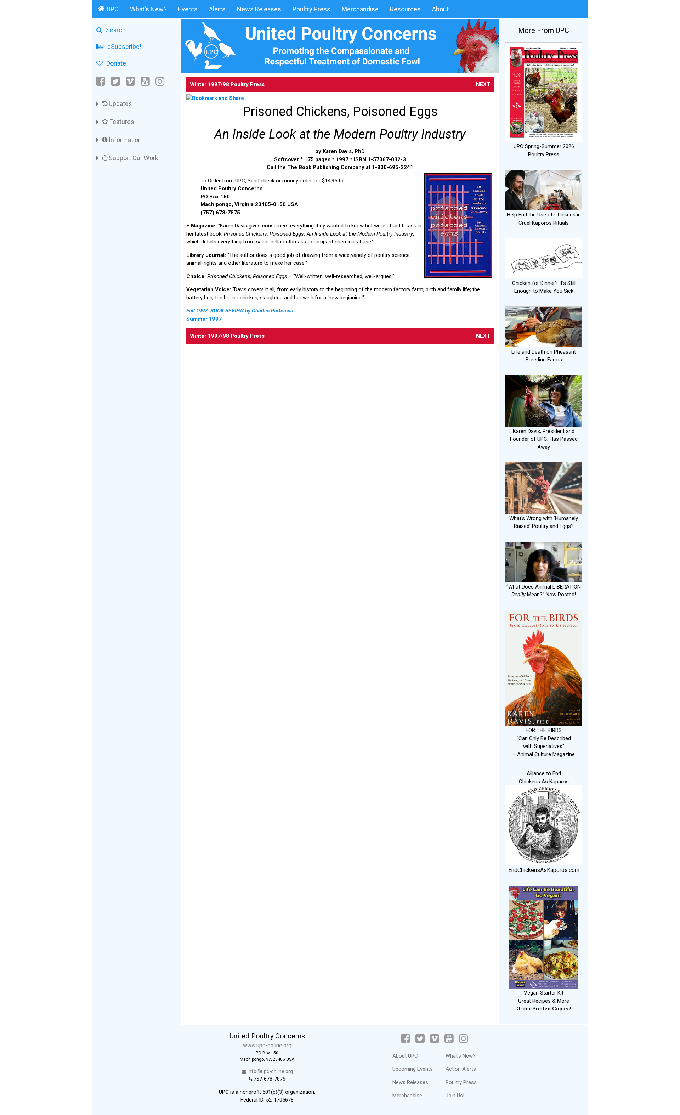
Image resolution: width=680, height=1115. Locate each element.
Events (188, 9)
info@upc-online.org (269, 1071)
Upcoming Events (412, 1069)
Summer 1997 (204, 319)
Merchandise (360, 9)
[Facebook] (101, 81)
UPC (113, 9)
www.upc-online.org (267, 1045)
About (440, 9)
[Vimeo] (130, 81)
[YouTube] (145, 81)
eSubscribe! (124, 46)
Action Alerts (461, 1069)
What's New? (148, 9)
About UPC (405, 1056)
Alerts (217, 9)
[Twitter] (115, 81)
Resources (405, 9)
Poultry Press (311, 9)
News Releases (259, 9)
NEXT (483, 84)
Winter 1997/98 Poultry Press (227, 84)
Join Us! (455, 1095)
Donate (116, 63)
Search (116, 30)
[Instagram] (160, 81)
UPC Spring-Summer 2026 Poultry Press (544, 150)
